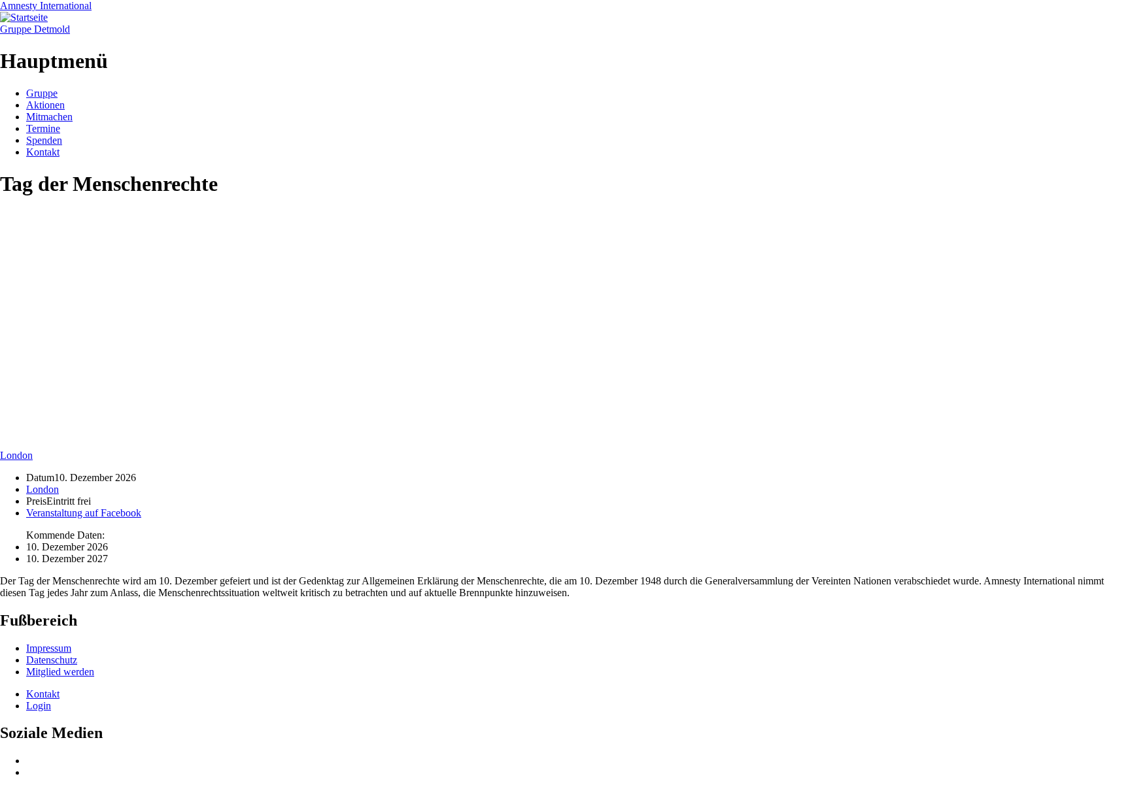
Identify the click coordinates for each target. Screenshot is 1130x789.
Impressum (48, 648)
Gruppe (42, 93)
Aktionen (45, 104)
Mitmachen (49, 116)
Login (38, 705)
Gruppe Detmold (35, 29)
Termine (43, 128)
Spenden (44, 140)
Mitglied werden (60, 671)
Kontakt (43, 152)
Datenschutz (51, 659)
